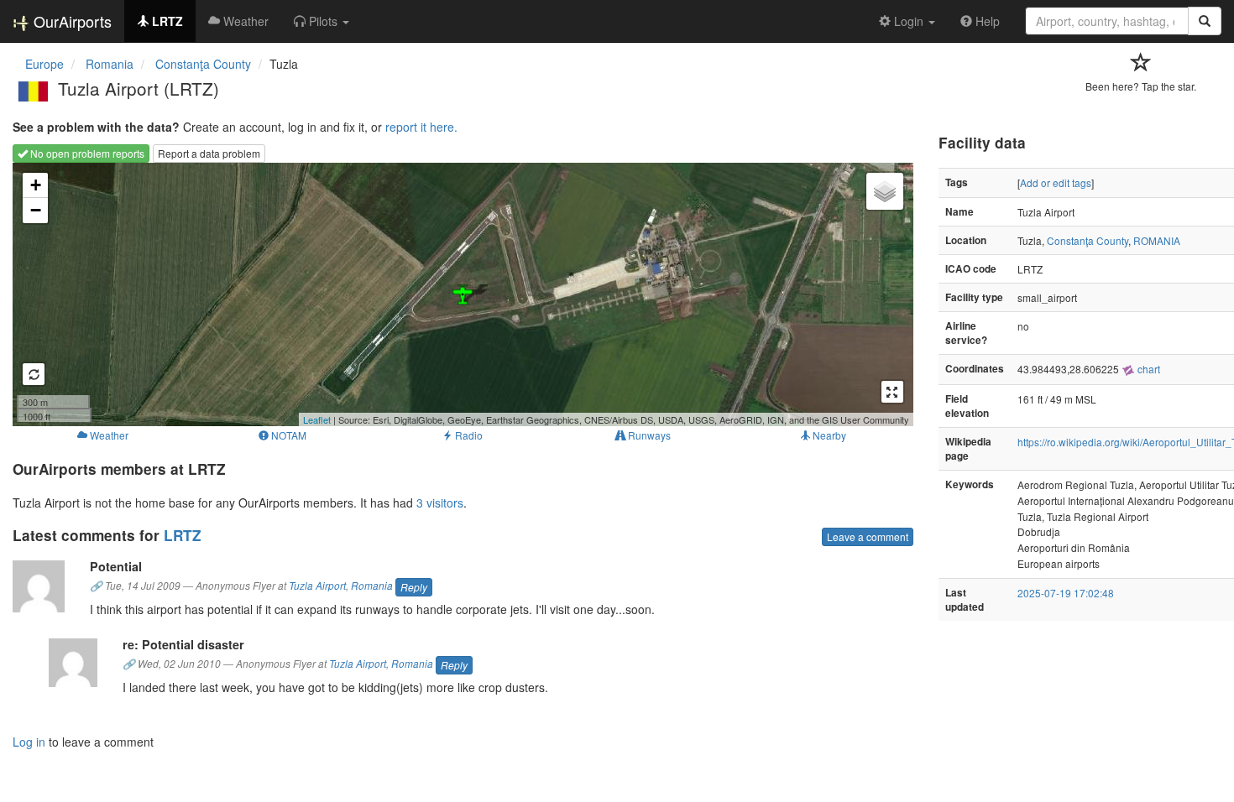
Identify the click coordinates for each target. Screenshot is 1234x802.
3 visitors (439, 502)
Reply (413, 587)
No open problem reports (86, 153)
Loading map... (461, 294)
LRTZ (182, 535)
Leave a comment (867, 536)
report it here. (421, 126)
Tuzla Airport (317, 585)
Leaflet (317, 419)
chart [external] (1147, 369)
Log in (29, 741)
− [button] (35, 210)
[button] (321, 21)
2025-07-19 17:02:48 (1065, 593)
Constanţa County (1087, 240)
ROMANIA (1156, 240)
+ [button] (35, 184)
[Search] (1204, 21)
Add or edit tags (1055, 182)
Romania (372, 585)
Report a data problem (209, 153)
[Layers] (884, 191)
